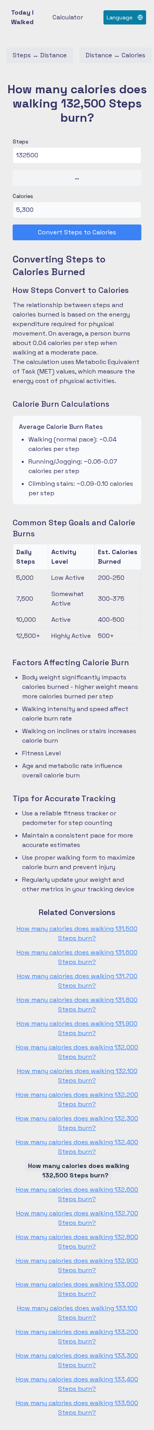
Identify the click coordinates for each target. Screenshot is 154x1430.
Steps (20, 141)
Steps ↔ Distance (40, 55)
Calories (23, 196)
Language (120, 17)
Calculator (68, 17)
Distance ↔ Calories (115, 55)
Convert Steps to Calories (77, 232)
